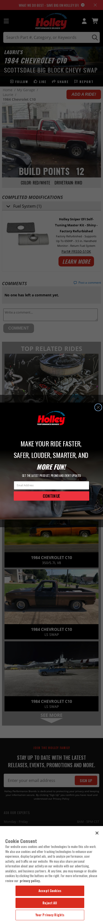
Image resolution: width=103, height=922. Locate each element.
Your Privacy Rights (50, 914)
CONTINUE (51, 496)
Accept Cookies (49, 890)
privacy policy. (30, 880)
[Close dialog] (98, 407)
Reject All (49, 902)
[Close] (97, 833)
